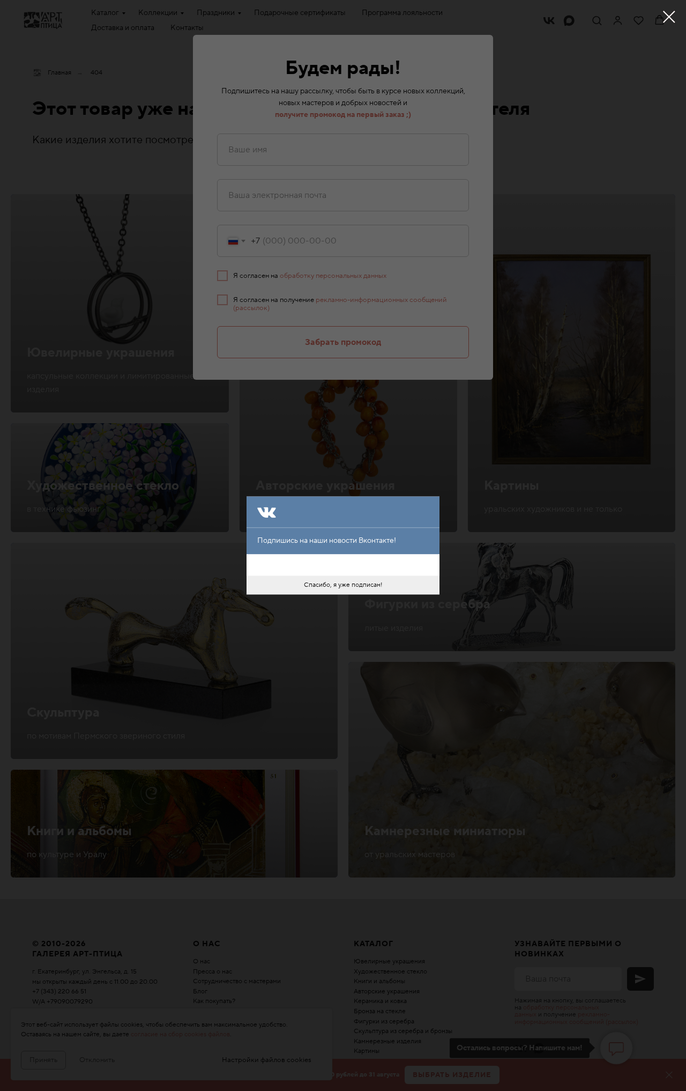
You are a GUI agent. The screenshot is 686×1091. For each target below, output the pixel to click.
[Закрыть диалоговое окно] (669, 16)
